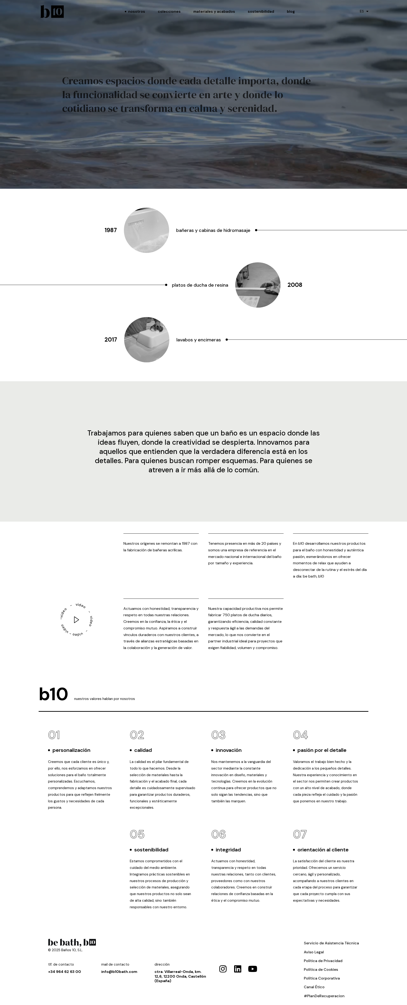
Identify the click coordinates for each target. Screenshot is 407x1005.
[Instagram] (223, 968)
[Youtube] (252, 968)
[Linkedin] (237, 968)
